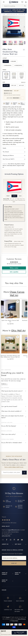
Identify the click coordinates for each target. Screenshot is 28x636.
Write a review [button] (14, 268)
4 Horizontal (18, 65)
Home (4, 14)
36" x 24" (13, 85)
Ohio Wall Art (22, 14)
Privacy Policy (15, 620)
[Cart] (25, 2)
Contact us (4, 384)
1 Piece (6, 61)
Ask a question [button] (14, 272)
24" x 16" (6, 85)
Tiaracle (7, 617)
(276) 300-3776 (6, 536)
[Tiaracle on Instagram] (10, 540)
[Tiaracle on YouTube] (22, 540)
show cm (23, 82)
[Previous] (4, 27)
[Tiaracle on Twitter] (18, 540)
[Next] (24, 27)
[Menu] (3, 2)
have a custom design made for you (14, 467)
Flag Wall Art (18, 164)
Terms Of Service (22, 619)
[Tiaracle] (14, 2)
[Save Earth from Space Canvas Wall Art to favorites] (17, 301)
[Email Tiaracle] (3, 540)
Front (8, 195)
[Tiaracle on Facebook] (7, 540)
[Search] (25, 6)
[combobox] (12, 6)
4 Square (13, 61)
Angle (14, 195)
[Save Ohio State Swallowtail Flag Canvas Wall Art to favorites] (24, 49)
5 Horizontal (8, 65)
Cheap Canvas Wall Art (17, 293)
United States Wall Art (12, 14)
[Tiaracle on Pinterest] (14, 540)
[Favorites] (22, 2)
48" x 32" (21, 85)
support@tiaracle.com (13, 530)
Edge (20, 195)
